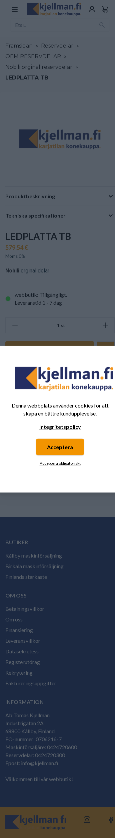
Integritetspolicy (60, 426)
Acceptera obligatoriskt (60, 462)
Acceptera (60, 446)
